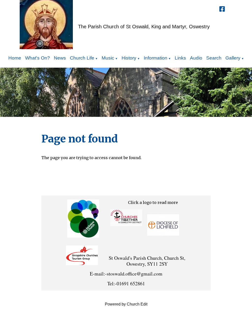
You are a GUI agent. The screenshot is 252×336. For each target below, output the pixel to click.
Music (108, 58)
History (129, 58)
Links (180, 58)
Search (213, 58)
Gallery (232, 58)
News (60, 58)
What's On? (37, 58)
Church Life (82, 58)
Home (14, 58)
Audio (196, 58)
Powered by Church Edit (126, 304)
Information (155, 58)
